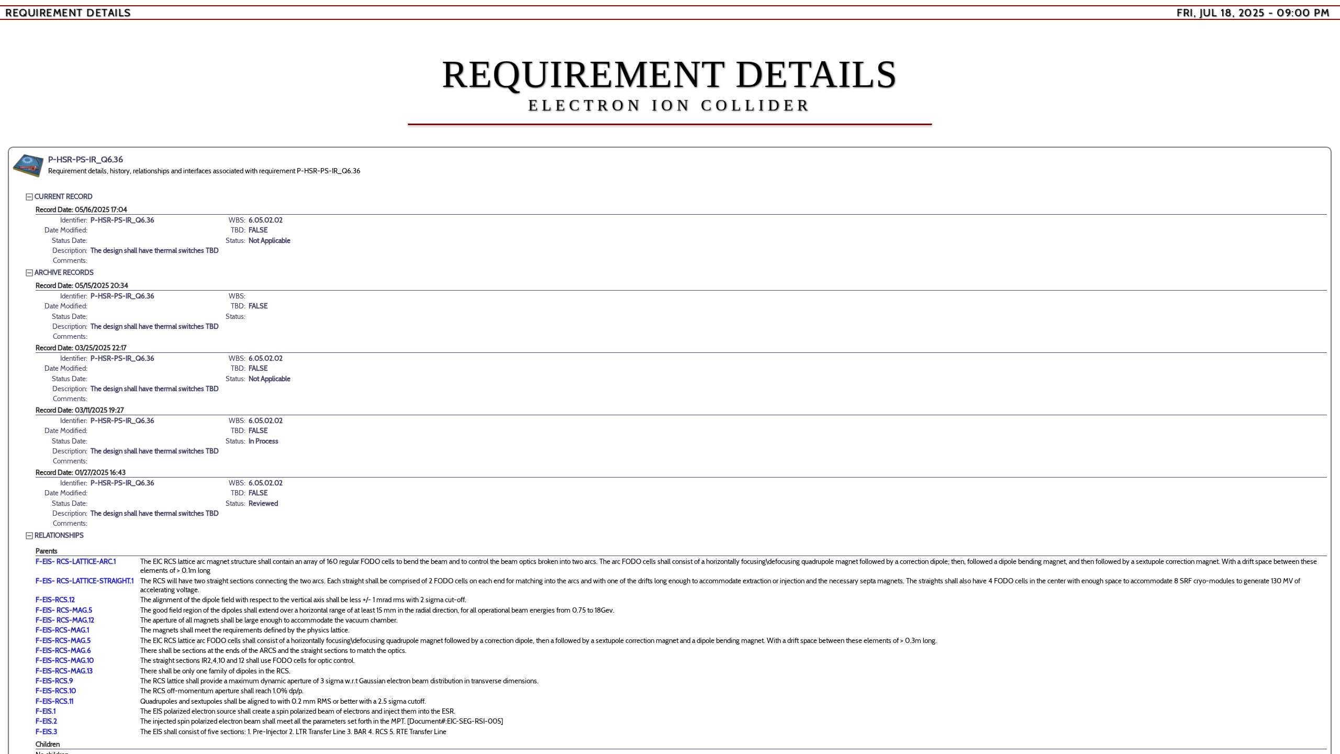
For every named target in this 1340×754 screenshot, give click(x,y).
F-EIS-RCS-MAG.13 (64, 671)
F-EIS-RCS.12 (55, 599)
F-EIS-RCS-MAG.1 (62, 630)
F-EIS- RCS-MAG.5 (64, 610)
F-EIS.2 (46, 721)
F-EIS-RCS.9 (54, 681)
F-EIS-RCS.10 (56, 690)
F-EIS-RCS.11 (54, 701)
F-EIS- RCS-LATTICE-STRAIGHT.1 (84, 580)
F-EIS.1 (45, 711)
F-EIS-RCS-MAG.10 (65, 660)
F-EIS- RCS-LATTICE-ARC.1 (76, 561)
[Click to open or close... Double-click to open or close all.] (28, 166)
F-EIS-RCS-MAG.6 (63, 650)
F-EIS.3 (46, 731)
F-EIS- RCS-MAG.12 (65, 620)
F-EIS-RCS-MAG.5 (63, 640)
